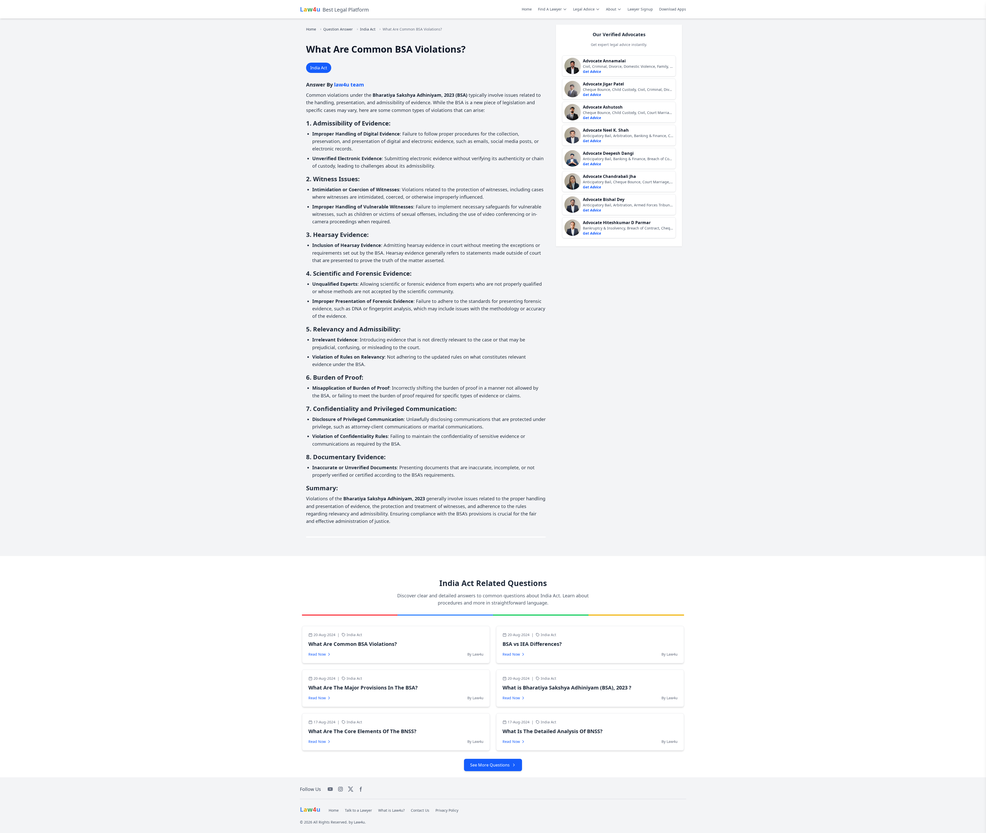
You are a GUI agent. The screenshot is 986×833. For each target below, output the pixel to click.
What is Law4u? (391, 810)
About (611, 9)
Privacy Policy (446, 810)
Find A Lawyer (550, 9)
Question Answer (338, 29)
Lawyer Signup (640, 9)
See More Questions (490, 765)
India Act (367, 29)
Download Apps (672, 9)
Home (527, 9)
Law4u (359, 822)
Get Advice (592, 71)
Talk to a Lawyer (358, 810)
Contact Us (420, 810)
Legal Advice (584, 9)
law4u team (349, 84)
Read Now (317, 654)
